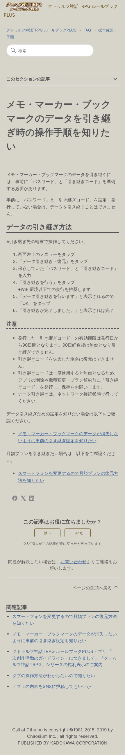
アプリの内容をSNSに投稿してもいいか (51, 686)
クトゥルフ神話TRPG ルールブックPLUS (41, 30)
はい (47, 533)
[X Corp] (23, 498)
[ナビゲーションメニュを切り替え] (14, 23)
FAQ (87, 30)
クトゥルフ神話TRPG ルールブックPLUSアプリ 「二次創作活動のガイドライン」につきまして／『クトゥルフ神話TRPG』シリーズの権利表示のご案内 (64, 658)
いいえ (77, 533)
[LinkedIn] (31, 498)
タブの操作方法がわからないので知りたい (53, 675)
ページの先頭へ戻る (93, 588)
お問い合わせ (73, 561)
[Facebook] (14, 498)
